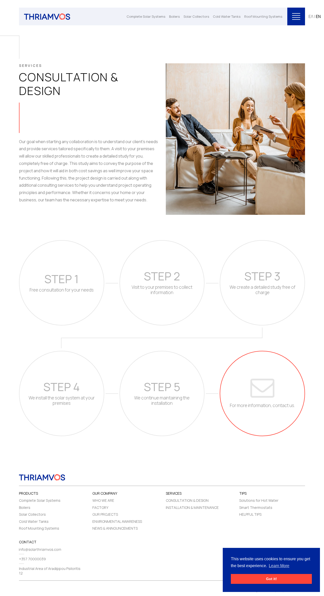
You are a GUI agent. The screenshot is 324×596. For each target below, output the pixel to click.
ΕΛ (311, 16)
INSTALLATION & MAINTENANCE (192, 507)
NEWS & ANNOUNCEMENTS (115, 528)
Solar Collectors (196, 16)
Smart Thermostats (255, 507)
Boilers (174, 16)
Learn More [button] (279, 566)
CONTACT (27, 542)
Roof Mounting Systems (263, 16)
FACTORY (100, 507)
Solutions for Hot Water (258, 500)
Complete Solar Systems (146, 16)
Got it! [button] (271, 579)
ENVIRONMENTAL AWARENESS (117, 521)
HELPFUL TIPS (250, 514)
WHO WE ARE (103, 500)
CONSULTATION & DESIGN (187, 500)
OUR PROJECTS (105, 514)
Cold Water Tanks (226, 16)
